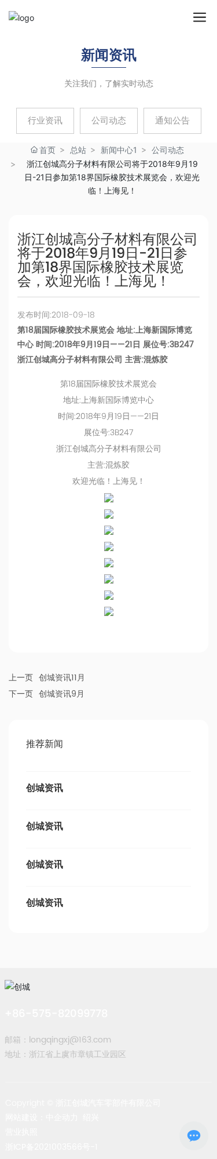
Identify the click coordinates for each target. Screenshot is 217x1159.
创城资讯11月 (62, 677)
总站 (78, 150)
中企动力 (62, 1117)
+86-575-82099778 (56, 1013)
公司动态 (168, 150)
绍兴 (91, 1117)
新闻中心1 (119, 150)
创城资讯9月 (61, 694)
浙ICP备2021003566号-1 (51, 1147)
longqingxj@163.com (70, 1040)
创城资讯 (44, 788)
